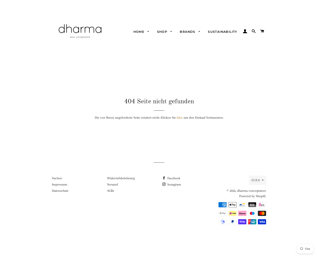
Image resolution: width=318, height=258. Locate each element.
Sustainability (222, 32)
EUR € (255, 180)
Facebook (173, 178)
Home (139, 32)
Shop (163, 32)
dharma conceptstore (251, 191)
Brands (188, 32)
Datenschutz (60, 191)
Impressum (59, 184)
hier (179, 118)
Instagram (174, 184)
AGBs (110, 191)
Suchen (57, 178)
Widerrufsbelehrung (121, 178)
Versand (112, 184)
